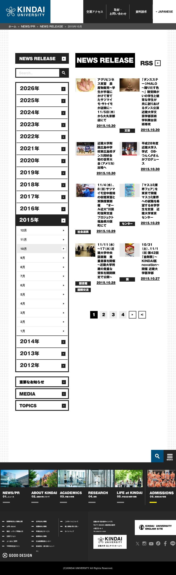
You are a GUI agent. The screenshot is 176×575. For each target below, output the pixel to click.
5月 (22, 294)
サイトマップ (69, 531)
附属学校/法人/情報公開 (15, 521)
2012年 (29, 365)
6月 (22, 285)
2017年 (29, 196)
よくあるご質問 (12, 541)
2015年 (29, 220)
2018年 (29, 184)
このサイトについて (71, 521)
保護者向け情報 (41, 526)
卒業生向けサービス (43, 531)
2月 (22, 321)
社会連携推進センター (43, 541)
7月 (22, 276)
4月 (22, 303)
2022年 (29, 136)
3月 (22, 312)
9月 (22, 257)
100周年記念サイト (13, 546)
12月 (23, 230)
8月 (22, 267)
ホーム (12, 26)
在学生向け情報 (41, 521)
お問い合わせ (11, 526)
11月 (23, 239)
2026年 (29, 88)
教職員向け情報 (41, 536)
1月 (22, 331)
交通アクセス (94, 11)
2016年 (29, 208)
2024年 (29, 112)
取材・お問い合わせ (118, 11)
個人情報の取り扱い (71, 526)
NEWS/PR (28, 26)
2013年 (29, 353)
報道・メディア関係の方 (15, 531)
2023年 (29, 124)
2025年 (29, 100)
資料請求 (141, 11)
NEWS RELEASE (51, 26)
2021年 (29, 148)
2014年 (29, 341)
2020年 (29, 160)
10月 (23, 248)
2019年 (29, 172)
